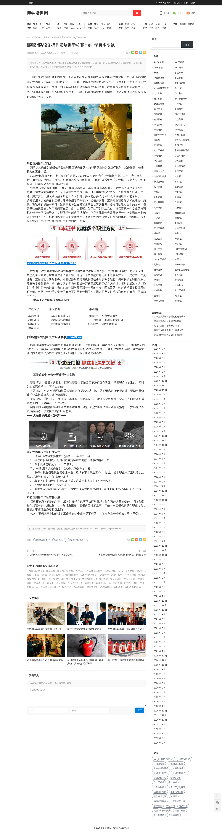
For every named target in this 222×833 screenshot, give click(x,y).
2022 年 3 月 (160, 587)
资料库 (157, 280)
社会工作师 (180, 228)
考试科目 (183, 806)
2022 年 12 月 (160, 546)
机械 (164, 24)
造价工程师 (180, 290)
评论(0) (74, 53)
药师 (127, 24)
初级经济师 (180, 114)
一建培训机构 (184, 759)
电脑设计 (179, 223)
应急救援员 (180, 166)
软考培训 (158, 290)
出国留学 (179, 109)
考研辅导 (158, 244)
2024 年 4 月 (160, 472)
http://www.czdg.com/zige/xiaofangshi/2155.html (101, 529)
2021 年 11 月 (160, 605)
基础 (66, 24)
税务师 (157, 233)
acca (72, 28)
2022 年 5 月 (160, 578)
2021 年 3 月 (160, 642)
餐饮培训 (179, 301)
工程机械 (158, 166)
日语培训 (179, 202)
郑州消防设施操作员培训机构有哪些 (45, 660)
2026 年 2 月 (160, 372)
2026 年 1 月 (160, 376)
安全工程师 (159, 150)
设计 (103, 28)
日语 (103, 24)
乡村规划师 (159, 83)
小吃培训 (158, 155)
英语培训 (179, 259)
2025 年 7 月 (160, 404)
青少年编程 (173, 815)
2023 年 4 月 (160, 527)
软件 (109, 28)
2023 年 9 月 (160, 504)
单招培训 (158, 129)
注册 (193, 3)
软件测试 (179, 285)
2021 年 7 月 (160, 623)
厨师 (157, 24)
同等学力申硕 (160, 135)
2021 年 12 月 (160, 601)
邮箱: (74, 710)
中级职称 (179, 78)
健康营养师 (178, 768)
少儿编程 (179, 161)
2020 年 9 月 (160, 669)
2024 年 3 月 (160, 477)
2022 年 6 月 (160, 573)
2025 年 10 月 (160, 390)
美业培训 (179, 233)
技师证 (157, 192)
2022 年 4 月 (160, 582)
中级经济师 (159, 78)
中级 (66, 28)
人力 (48, 28)
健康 (121, 24)
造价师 (157, 295)
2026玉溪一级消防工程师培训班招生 (126, 660)
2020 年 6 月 (160, 683)
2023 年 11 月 (160, 495)
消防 (29, 28)
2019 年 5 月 (160, 743)
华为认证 (158, 124)
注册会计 (179, 207)
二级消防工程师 (175, 763)
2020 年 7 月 (160, 678)
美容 (151, 28)
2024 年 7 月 (160, 459)
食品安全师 (159, 301)
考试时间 (170, 806)
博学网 (103, 828)
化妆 (151, 24)
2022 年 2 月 (160, 591)
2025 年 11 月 (160, 385)
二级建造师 (159, 763)
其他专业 (158, 109)
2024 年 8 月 (160, 454)
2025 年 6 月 (160, 408)
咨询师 (183, 24)
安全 (35, 24)
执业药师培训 (160, 792)
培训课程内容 (160, 777)
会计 (59, 24)
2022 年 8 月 (160, 564)
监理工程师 (159, 228)
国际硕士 (158, 140)
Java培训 (179, 67)
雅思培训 (179, 295)
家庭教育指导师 (182, 150)
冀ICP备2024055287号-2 (118, 828)
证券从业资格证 (182, 269)
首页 (31, 3)
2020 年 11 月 (160, 660)
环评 (42, 28)
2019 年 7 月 (160, 733)
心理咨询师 (159, 181)
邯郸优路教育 (33, 53)
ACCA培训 (159, 62)
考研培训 (179, 238)
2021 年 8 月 (160, 619)
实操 (72, 24)
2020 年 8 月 (160, 674)
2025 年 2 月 (160, 426)
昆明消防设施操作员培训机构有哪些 (126, 628)
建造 (29, 24)
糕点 (157, 28)
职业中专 (158, 249)
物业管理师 (180, 212)
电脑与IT (158, 223)
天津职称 (158, 145)
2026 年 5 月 (160, 358)
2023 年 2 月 (160, 536)
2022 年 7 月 (160, 569)
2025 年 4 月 (160, 417)
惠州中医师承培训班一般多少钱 (168, 330)
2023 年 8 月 (160, 509)
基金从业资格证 (182, 140)
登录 (186, 3)
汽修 (164, 28)
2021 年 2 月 (160, 646)
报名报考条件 (177, 792)
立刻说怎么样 (179, 801)
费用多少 (166, 810)
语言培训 (158, 275)
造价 (42, 24)
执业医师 (158, 187)
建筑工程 (179, 171)
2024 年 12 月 (160, 436)
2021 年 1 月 (160, 651)
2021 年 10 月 (160, 610)
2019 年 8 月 (160, 729)
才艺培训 (179, 181)
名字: (32, 710)
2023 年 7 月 (160, 514)
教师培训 (158, 197)
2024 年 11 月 (160, 440)
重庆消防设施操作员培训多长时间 (44, 628)
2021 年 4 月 (160, 637)
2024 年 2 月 (160, 482)
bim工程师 (179, 62)
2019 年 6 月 (160, 738)
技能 (145, 24)
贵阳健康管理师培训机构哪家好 (168, 335)
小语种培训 (180, 155)
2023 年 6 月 (160, 518)
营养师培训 (180, 264)
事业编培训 (180, 83)
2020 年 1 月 (160, 706)
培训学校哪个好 (65, 263)
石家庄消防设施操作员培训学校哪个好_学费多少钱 (122, 554)
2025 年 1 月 (160, 431)
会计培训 (179, 88)
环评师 (157, 218)
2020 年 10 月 (160, 665)
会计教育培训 (181, 98)
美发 (145, 28)
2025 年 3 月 (160, 422)
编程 (96, 28)
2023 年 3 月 (160, 532)
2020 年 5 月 (160, 688)
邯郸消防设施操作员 (41, 263)
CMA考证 (158, 67)
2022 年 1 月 (160, 596)
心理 (133, 24)
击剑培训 (158, 114)
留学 (127, 28)
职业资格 (158, 254)
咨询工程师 (180, 135)
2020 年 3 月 (160, 697)
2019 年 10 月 (160, 720)
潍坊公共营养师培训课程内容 (167, 321)
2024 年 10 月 (160, 445)
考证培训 (179, 244)
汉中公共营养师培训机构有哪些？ (169, 316)
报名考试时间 (160, 796)
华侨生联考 (180, 124)
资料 (175, 24)
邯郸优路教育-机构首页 (45, 566)
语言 (90, 24)
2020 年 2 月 (160, 701)
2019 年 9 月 (160, 724)
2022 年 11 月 (160, 550)
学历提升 (179, 145)
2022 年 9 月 (160, 559)
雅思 (109, 24)
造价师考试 (159, 815)
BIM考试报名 (167, 759)
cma (79, 28)
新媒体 (178, 197)
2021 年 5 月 (160, 633)
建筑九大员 (159, 171)
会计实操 (158, 98)
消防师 (37, 37)
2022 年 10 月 (160, 555)
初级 (59, 28)
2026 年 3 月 (160, 367)
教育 (121, 28)
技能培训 (179, 192)
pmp (156, 72)
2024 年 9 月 (160, 449)
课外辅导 (179, 275)
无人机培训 (159, 202)
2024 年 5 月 (160, 468)
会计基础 (179, 93)
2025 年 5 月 (160, 413)
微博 (193, 13)
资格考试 (179, 280)
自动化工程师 (160, 259)
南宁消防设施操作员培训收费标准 (84, 628)
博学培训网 (37, 13)
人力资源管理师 (161, 88)
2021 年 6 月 (160, 628)
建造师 (178, 176)
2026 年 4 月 (160, 362)
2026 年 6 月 (160, 353)
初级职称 (158, 119)
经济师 (191, 24)
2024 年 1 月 (160, 486)
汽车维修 (158, 207)
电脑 (90, 28)
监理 (35, 28)
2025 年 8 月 (160, 399)
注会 (78, 24)
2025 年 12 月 (160, 381)
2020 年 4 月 (160, 692)
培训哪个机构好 (161, 773)
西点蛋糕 (158, 269)
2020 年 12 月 (160, 655)
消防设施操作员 (161, 801)
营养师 (157, 264)
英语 (96, 24)
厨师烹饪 (179, 129)
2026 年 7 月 (160, 349)
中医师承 (179, 72)
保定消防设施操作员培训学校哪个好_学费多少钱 (49, 554)
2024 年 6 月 (160, 463)
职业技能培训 (181, 249)
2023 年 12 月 (160, 491)
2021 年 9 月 (160, 614)
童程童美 (158, 806)
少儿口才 (158, 161)
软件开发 (158, 285)
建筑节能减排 (160, 176)
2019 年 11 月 (160, 715)
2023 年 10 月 (160, 500)
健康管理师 (159, 104)
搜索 (154, 39)
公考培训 (179, 104)
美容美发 (158, 238)
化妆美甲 (179, 119)
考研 (133, 28)
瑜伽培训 (179, 218)
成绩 (183, 787)
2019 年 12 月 (160, 711)
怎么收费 (172, 787)
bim (155, 759)
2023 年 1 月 (160, 541)
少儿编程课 (159, 787)
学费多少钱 (74, 337)
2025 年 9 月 (160, 394)
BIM (48, 24)
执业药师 (179, 187)
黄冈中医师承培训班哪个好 (166, 325)
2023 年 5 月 (160, 523)
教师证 (174, 796)
